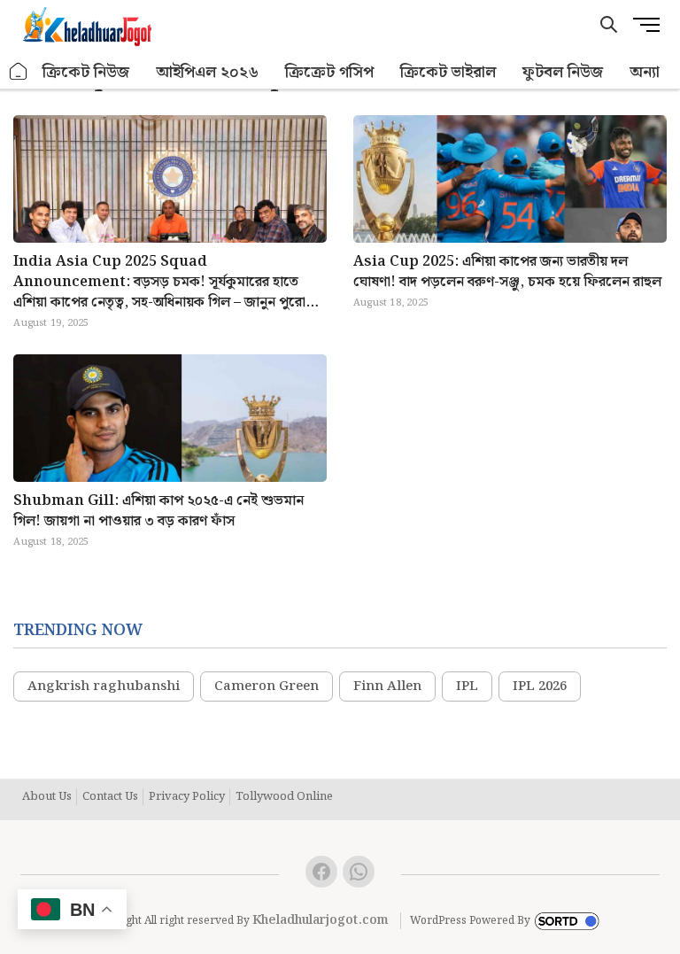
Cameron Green (266, 686)
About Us (47, 797)
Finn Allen (387, 686)
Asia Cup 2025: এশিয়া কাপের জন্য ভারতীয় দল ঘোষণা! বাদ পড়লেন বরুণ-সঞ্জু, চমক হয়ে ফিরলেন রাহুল (507, 272)
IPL (467, 686)
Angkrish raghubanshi (103, 686)
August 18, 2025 (391, 303)
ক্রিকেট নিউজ (85, 72)
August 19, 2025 (51, 323)
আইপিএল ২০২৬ (207, 72)
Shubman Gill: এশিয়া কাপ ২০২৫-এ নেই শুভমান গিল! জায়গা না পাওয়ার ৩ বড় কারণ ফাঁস (158, 511)
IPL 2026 (540, 686)
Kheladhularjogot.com (320, 920)
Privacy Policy (187, 797)
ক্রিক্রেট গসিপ (329, 72)
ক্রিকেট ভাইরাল (448, 72)
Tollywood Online (284, 797)
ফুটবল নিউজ (562, 72)
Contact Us (110, 797)
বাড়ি (18, 72)
